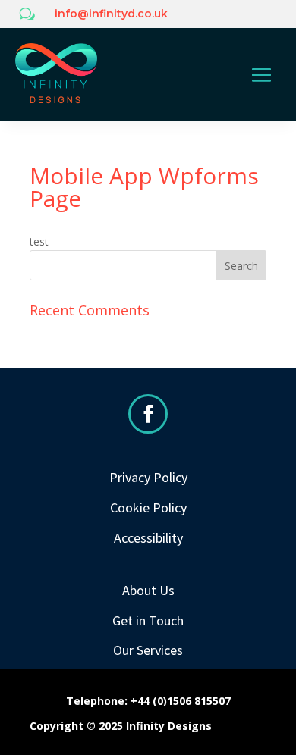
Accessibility (148, 538)
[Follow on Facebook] (148, 414)
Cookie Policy (148, 507)
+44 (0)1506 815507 (181, 701)
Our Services (148, 650)
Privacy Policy (148, 477)
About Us (148, 590)
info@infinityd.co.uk (111, 13)
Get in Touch (148, 620)
